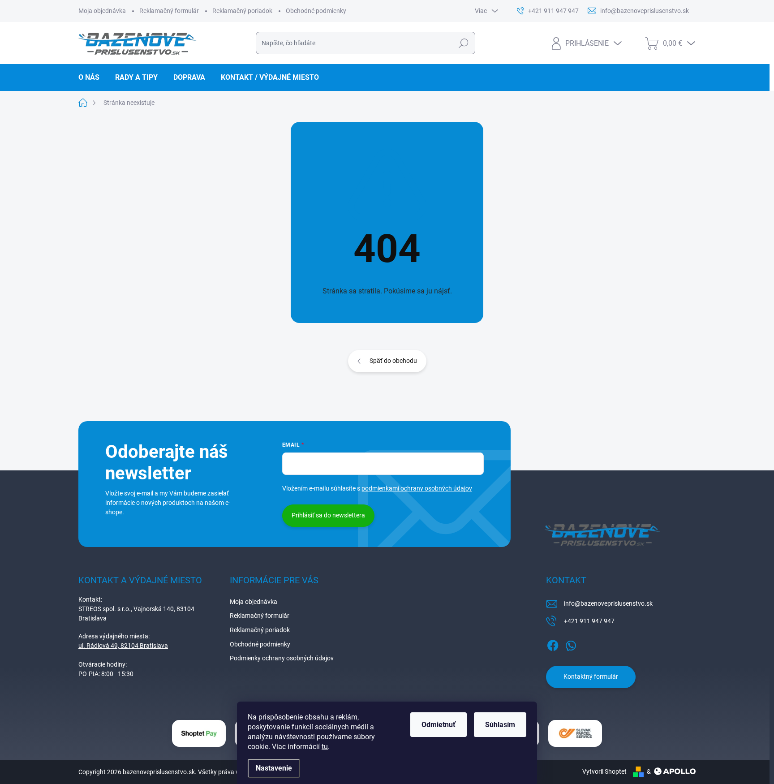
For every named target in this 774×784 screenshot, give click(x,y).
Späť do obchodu (393, 360)
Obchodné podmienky (316, 10)
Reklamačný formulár (169, 10)
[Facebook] (552, 643)
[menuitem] (92, 77)
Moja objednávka (102, 10)
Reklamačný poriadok (242, 10)
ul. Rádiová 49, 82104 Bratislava (123, 645)
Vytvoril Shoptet (604, 771)
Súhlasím (500, 724)
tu (325, 746)
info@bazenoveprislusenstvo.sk (608, 603)
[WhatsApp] (570, 643)
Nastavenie (274, 768)
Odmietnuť (438, 724)
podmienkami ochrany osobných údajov (416, 488)
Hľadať (463, 43)
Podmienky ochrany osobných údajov (282, 658)
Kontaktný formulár (590, 676)
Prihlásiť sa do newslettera (328, 515)
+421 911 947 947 (589, 621)
